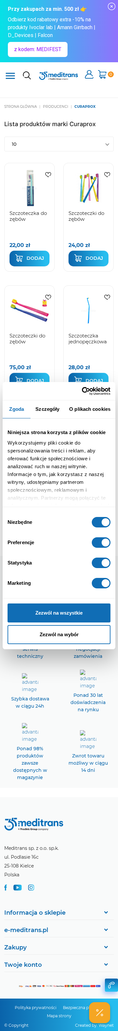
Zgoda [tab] (16, 409)
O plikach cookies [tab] (89, 409)
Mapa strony (59, 1015)
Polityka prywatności (35, 1007)
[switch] (101, 542)
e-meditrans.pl (26, 930)
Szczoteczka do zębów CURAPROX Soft (28, 222)
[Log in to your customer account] (48, 174)
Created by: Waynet (94, 1025)
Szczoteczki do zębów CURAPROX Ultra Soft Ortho (29, 344)
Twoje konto (23, 964)
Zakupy (15, 947)
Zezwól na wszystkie (59, 613)
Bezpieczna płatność (83, 1007)
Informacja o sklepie (35, 912)
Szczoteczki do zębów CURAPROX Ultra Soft (86, 222)
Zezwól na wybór (59, 634)
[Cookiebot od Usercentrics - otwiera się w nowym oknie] (83, 391)
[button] (99, 1012)
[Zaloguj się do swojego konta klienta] (89, 75)
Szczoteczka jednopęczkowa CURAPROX (88, 342)
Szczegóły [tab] (47, 409)
